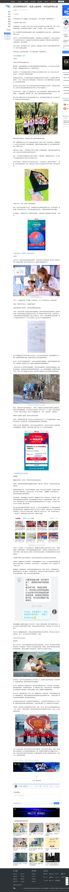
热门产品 (34, 876)
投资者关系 (15, 881)
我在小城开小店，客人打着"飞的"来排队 (19, 849)
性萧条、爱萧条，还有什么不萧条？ (36, 834)
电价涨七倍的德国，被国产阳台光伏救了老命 (36, 849)
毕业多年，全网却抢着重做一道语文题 (52, 849)
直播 (9, 19)
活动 (9, 26)
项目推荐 (15, 876)
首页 (9, 11)
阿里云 (25, 888)
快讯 (9, 14)
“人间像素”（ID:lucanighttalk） (30, 19)
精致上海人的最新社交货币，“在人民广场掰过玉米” (20, 834)
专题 (9, 24)
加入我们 (22, 881)
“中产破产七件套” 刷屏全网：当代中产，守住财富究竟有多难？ (52, 864)
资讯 (9, 16)
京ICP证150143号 (53, 890)
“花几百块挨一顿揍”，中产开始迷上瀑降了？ (19, 864)
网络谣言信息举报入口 (18, 884)
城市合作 (15, 874)
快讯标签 (34, 881)
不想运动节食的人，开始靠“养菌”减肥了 (51, 834)
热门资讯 (34, 874)
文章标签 (34, 879)
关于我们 (22, 876)
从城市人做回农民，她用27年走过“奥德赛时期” (36, 864)
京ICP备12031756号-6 (45, 890)
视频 (9, 21)
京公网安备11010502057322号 (62, 890)
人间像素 (15, 10)
